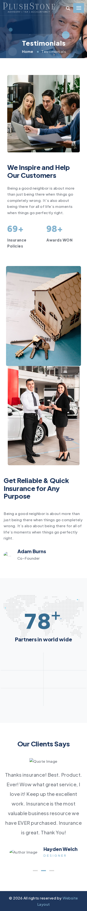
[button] (35, 870)
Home (27, 51)
